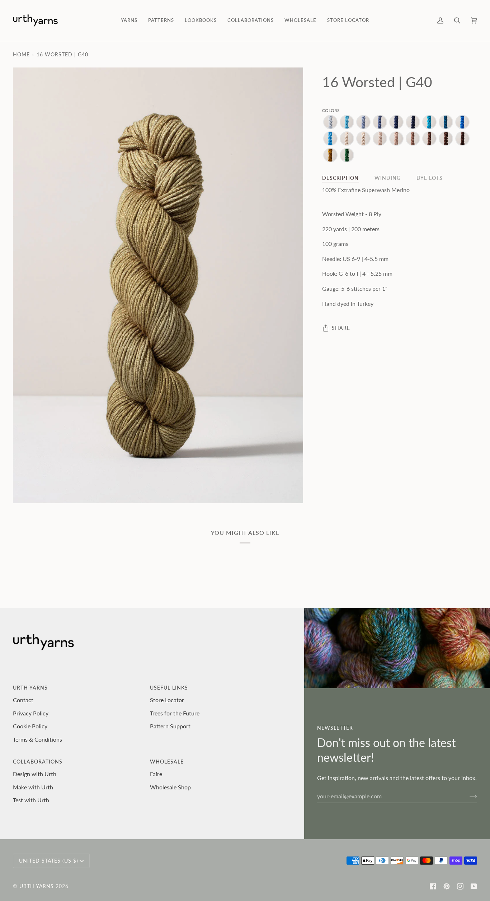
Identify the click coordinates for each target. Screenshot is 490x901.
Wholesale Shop (170, 787)
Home (21, 54)
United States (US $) (48, 861)
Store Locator (167, 699)
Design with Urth (34, 773)
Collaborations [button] (37, 761)
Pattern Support (170, 726)
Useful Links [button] (169, 688)
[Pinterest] (446, 886)
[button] (129, 20)
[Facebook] (433, 886)
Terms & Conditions (37, 739)
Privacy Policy (30, 713)
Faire (156, 773)
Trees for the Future (174, 713)
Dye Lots (429, 178)
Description (340, 178)
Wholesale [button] (167, 761)
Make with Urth (33, 787)
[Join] (467, 796)
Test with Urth (31, 800)
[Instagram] (460, 886)
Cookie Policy (30, 726)
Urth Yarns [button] (30, 688)
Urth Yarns (36, 886)
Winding (387, 178)
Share (341, 328)
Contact (23, 699)
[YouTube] (474, 886)
